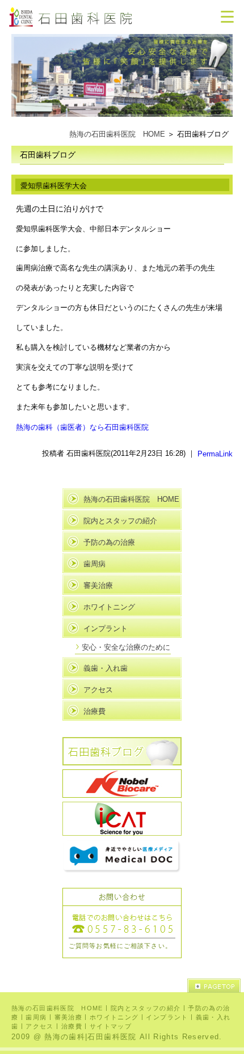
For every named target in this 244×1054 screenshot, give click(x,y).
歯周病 (94, 564)
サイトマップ (111, 1025)
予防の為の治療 (109, 542)
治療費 (94, 711)
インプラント (105, 628)
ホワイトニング (109, 607)
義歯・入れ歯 (105, 668)
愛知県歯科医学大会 (53, 185)
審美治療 (98, 585)
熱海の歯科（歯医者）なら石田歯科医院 (82, 427)
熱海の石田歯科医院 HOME (117, 134)
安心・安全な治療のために (126, 647)
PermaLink (215, 454)
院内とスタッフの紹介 (120, 521)
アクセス (98, 689)
